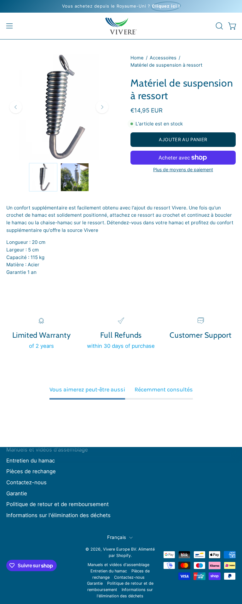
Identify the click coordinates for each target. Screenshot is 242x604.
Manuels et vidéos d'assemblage (47, 449)
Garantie (16, 493)
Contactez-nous (26, 482)
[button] (218, 25)
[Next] (102, 107)
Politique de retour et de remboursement (57, 504)
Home (137, 58)
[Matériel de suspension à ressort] (43, 177)
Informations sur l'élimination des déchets (58, 515)
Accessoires (163, 58)
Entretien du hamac (30, 460)
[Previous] (15, 107)
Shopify (123, 555)
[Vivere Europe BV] (121, 25)
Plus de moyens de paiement (183, 169)
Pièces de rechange (31, 471)
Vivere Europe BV (119, 549)
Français (116, 537)
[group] (121, 6)
